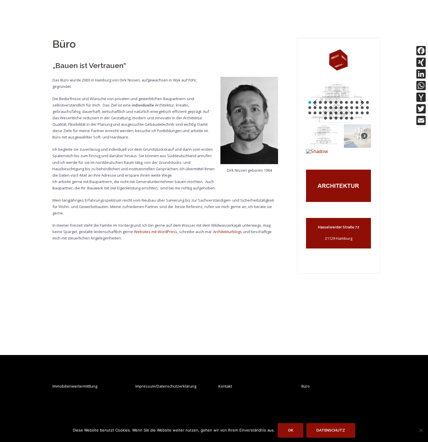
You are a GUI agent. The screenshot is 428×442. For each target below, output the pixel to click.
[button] (309, 102)
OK (290, 430)
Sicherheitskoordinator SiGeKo (341, 16)
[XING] (421, 62)
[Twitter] (421, 109)
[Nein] (421, 430)
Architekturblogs (227, 231)
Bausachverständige (231, 16)
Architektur (186, 16)
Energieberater (280, 16)
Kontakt (225, 386)
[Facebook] (421, 50)
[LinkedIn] (421, 74)
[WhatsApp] (421, 85)
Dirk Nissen (70, 10)
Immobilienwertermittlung (74, 386)
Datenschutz (330, 430)
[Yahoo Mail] (421, 97)
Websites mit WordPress (155, 231)
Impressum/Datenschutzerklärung (165, 386)
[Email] (421, 120)
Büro (305, 386)
